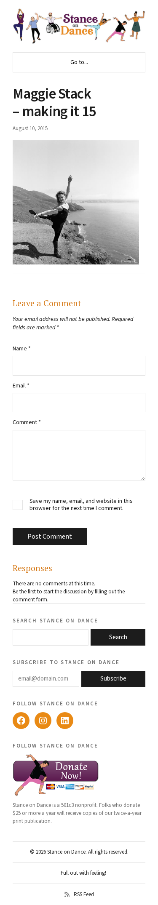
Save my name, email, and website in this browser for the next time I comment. (81, 505)
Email (21, 386)
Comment (27, 422)
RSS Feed (84, 894)
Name (22, 348)
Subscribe (113, 678)
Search (118, 637)
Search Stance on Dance (55, 620)
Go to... (79, 62)
